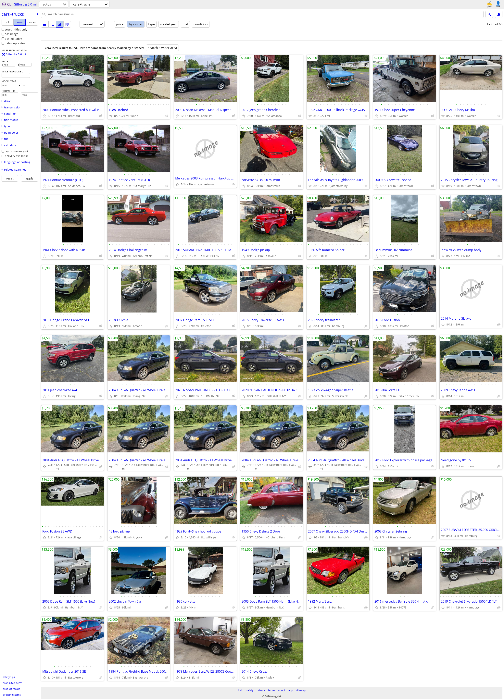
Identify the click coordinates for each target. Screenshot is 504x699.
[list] (44, 24)
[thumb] (52, 24)
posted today (13, 39)
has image (11, 34)
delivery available (16, 156)
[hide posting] (100, 116)
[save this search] (498, 14)
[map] (67, 24)
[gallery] (59, 24)
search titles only (16, 29)
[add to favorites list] (44, 116)
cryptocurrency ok (16, 151)
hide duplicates (15, 43)
